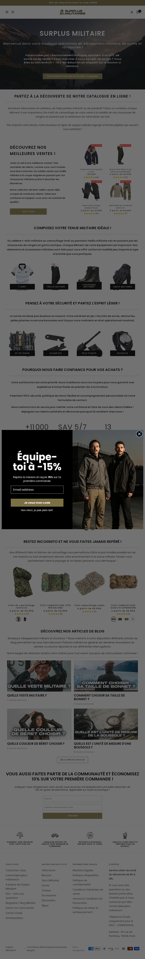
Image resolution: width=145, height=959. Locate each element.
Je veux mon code (37, 503)
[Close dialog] (139, 434)
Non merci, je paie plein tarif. (37, 510)
